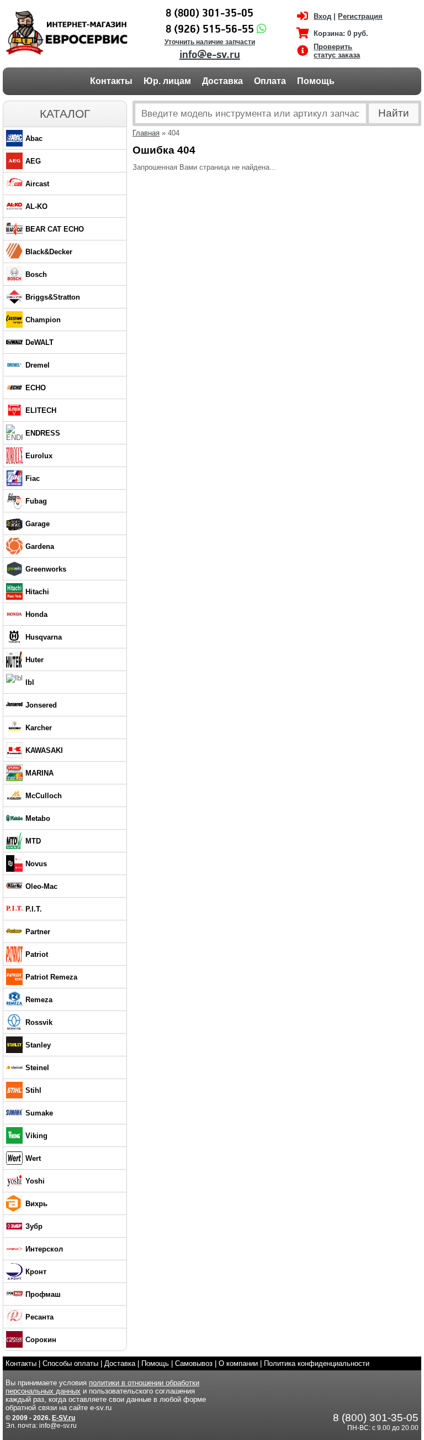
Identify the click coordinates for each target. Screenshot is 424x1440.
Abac (34, 138)
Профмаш (43, 1294)
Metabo (37, 818)
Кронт (35, 1272)
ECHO (35, 388)
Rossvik (38, 1022)
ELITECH (40, 410)
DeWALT (39, 342)
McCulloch (43, 796)
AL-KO (36, 206)
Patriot (36, 954)
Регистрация (360, 16)
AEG (33, 161)
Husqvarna (43, 637)
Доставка (222, 81)
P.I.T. (33, 909)
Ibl (29, 682)
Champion (43, 320)
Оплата (270, 81)
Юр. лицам (167, 81)
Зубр (34, 1226)
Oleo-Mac (41, 886)
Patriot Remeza (51, 977)
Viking (36, 1136)
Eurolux (38, 456)
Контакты (111, 81)
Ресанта (39, 1317)
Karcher (38, 728)
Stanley (38, 1045)
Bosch (36, 274)
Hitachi (37, 592)
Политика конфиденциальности (316, 1363)
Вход (322, 16)
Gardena (39, 546)
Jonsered (41, 705)
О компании (238, 1363)
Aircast (37, 184)
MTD (33, 841)
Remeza (38, 1000)
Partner (37, 932)
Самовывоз (194, 1363)
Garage (37, 524)
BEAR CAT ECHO (54, 229)
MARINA (39, 773)
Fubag (36, 501)
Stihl (33, 1090)
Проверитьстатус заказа (337, 51)
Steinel (37, 1068)
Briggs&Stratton (52, 297)
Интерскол (44, 1249)
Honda (36, 614)
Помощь (316, 81)
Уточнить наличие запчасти (210, 42)
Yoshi (35, 1181)
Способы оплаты (70, 1363)
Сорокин (40, 1340)
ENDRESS (42, 433)
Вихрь (36, 1204)
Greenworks (45, 569)
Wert (33, 1158)
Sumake (39, 1113)
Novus (36, 864)
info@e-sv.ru (209, 55)
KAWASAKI (44, 750)
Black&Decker (48, 252)
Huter (34, 660)
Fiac (32, 478)
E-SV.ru (63, 1418)
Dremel (37, 365)
